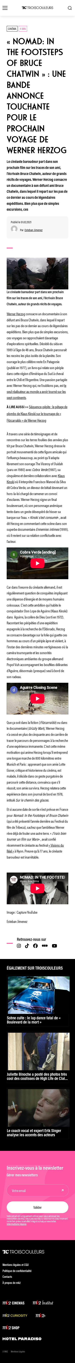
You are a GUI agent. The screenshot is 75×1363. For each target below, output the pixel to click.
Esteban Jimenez (33, 230)
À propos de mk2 (11, 1283)
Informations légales (16, 1224)
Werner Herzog (16, 313)
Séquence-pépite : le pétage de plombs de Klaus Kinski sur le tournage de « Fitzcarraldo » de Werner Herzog (37, 413)
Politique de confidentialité (16, 1271)
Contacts (7, 1277)
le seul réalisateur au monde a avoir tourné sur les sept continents (36, 391)
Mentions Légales (18, 1352)
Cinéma (12, 28)
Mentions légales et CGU (15, 1265)
